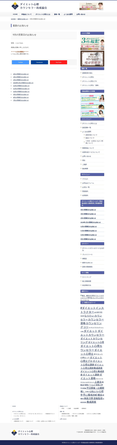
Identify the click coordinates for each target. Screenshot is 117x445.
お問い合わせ (81, 14)
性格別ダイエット (50, 413)
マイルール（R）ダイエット (36, 413)
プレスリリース (87, 254)
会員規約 (85, 195)
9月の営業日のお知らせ (21, 94)
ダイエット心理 (96, 342)
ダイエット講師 (91, 374)
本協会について (26, 14)
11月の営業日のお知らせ (21, 88)
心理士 (87, 391)
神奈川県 (88, 398)
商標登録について (88, 148)
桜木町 (93, 394)
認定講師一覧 (86, 127)
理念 (83, 160)
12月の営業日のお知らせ (21, 86)
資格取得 (98, 398)
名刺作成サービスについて (91, 152)
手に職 (86, 394)
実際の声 (99, 385)
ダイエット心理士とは (43, 14)
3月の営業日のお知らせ (21, 77)
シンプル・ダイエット (19, 416)
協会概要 (85, 168)
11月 (82, 316)
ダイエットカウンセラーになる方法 (93, 249)
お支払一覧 (86, 187)
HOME (15, 14)
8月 (98, 312)
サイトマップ (86, 277)
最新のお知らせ (87, 262)
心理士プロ (94, 391)
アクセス (85, 179)
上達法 (98, 381)
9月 (101, 312)
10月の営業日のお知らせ (21, 91)
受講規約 (85, 191)
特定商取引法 (86, 285)
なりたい (89, 315)
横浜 (100, 394)
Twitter (20, 62)
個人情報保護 (86, 281)
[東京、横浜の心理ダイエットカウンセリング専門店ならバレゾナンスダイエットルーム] (92, 300)
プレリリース (99, 378)
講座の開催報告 (87, 267)
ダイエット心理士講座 (78, 413)
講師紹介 (84, 408)
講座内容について (91, 135)
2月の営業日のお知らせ (21, 80)
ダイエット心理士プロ (89, 81)
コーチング (92, 327)
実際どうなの (89, 385)
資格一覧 (57, 14)
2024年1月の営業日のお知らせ (23, 83)
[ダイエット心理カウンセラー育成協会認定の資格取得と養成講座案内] (29, 9)
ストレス (97, 327)
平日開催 (83, 388)
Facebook (39, 62)
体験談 (84, 258)
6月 (95, 312)
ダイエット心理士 (88, 77)
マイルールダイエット (87, 382)
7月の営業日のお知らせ (21, 100)
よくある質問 (68, 14)
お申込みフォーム (88, 183)
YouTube (58, 62)
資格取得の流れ (87, 73)
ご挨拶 (84, 164)
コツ (85, 327)
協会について (90, 138)
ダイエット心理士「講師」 (91, 85)
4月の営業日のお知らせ (21, 74)
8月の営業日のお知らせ (21, 97)
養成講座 (91, 401)
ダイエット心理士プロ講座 (94, 413)
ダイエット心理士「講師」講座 (69, 416)
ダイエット (90, 330)
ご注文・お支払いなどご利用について (94, 142)
